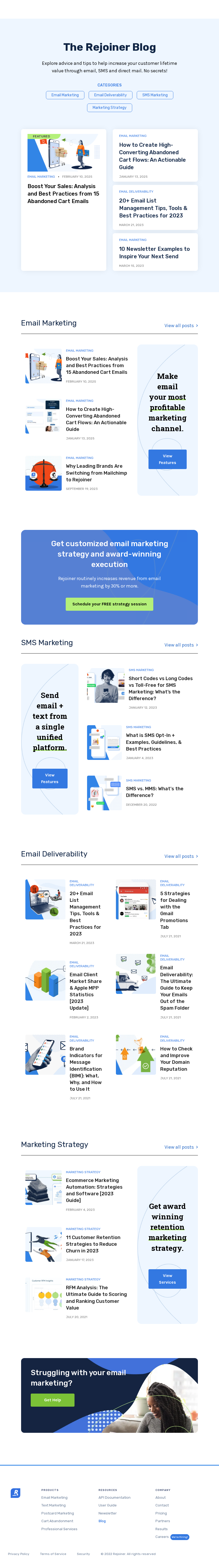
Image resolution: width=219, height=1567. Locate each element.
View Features (167, 459)
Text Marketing (53, 1505)
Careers (171, 1537)
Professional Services (59, 1529)
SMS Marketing (155, 95)
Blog (102, 1521)
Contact (162, 1505)
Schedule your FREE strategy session (109, 603)
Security (83, 1554)
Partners (162, 1521)
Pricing (161, 1513)
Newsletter (108, 1513)
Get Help (52, 1399)
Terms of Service (53, 1554)
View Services (167, 1279)
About (160, 1497)
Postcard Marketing (57, 1513)
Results (161, 1529)
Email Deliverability (110, 95)
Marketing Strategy (110, 107)
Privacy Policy (18, 1554)
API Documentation (115, 1497)
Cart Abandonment (57, 1521)
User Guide (108, 1505)
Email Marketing (65, 95)
